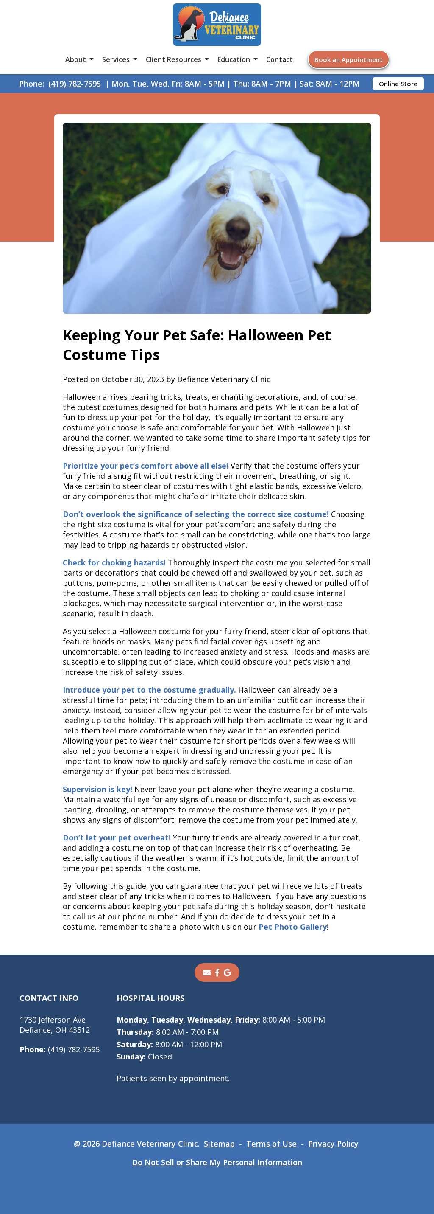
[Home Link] (217, 25)
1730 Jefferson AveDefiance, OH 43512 (54, 1024)
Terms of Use (271, 1143)
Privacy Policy (333, 1143)
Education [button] (233, 59)
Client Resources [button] (173, 59)
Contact (279, 59)
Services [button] (116, 59)
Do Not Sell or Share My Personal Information (217, 1162)
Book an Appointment (348, 59)
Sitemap (219, 1143)
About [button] (75, 59)
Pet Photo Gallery (293, 927)
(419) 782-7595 (74, 84)
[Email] (207, 972)
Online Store (398, 83)
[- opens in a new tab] (217, 972)
